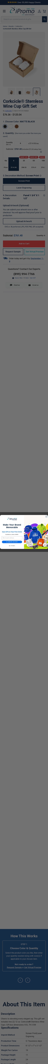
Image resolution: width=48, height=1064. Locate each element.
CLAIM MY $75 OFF (12, 541)
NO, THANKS (12, 545)
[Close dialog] (46, 517)
